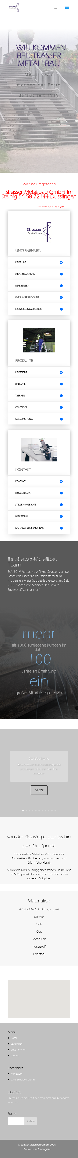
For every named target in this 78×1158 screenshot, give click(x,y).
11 (55, 810)
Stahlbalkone (39, 758)
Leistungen (16, 1043)
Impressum (16, 1073)
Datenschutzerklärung (22, 1079)
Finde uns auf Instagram (37, 1149)
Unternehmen (18, 1049)
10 (52, 810)
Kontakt (14, 1055)
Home (13, 1038)
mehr (39, 790)
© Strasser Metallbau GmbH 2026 (37, 1144)
